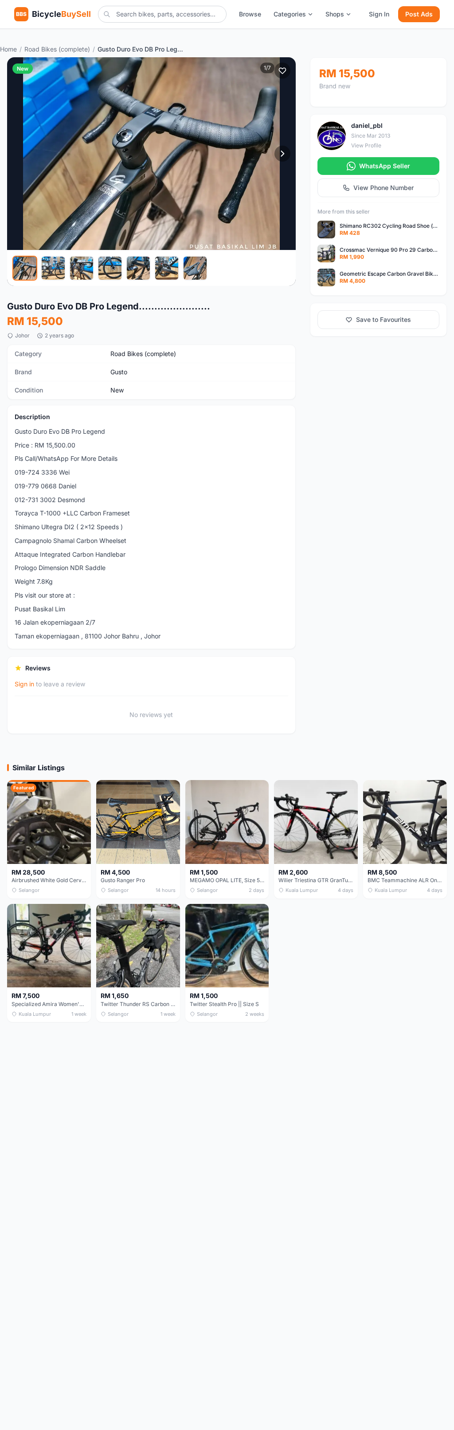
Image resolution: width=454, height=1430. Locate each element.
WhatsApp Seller (384, 166)
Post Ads (419, 14)
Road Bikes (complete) (57, 49)
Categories (290, 14)
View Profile (366, 145)
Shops (334, 14)
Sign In (379, 14)
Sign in (24, 684)
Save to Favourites (383, 319)
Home (8, 49)
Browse (250, 14)
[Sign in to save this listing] (282, 71)
